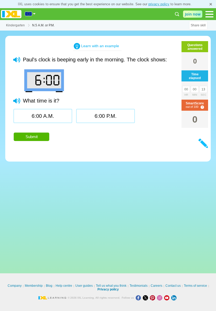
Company (15, 286)
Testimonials (139, 286)
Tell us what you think (111, 286)
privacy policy (158, 4)
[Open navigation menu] (209, 14)
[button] (16, 59)
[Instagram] (160, 297)
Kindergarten (15, 25)
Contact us (173, 286)
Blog (49, 286)
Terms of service (195, 286)
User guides (84, 286)
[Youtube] (167, 297)
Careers (156, 286)
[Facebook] (139, 297)
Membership (34, 286)
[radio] (42, 116)
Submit (32, 136)
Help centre (64, 286)
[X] (146, 297)
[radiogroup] (97, 118)
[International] (30, 14)
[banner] (11, 14)
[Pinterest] (153, 297)
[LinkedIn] (174, 297)
